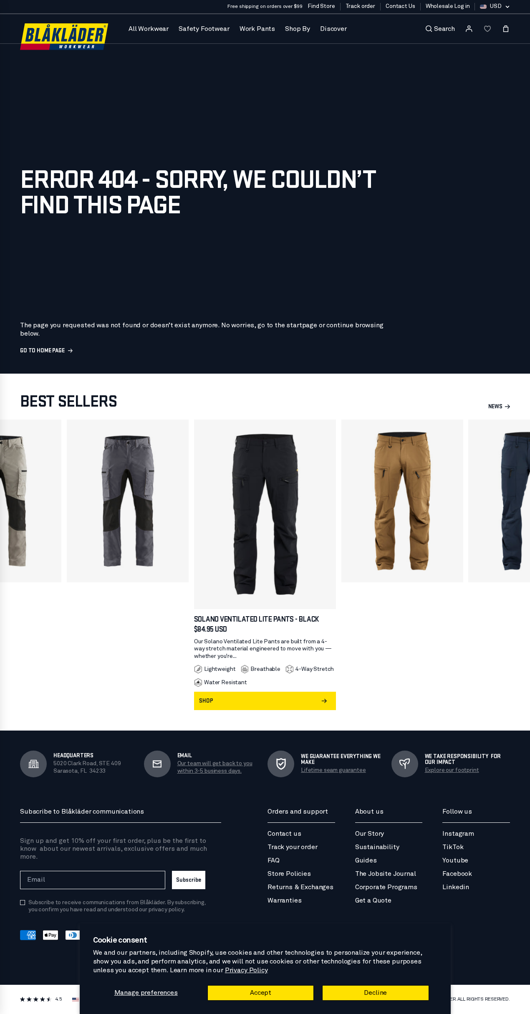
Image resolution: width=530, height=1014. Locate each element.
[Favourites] (487, 29)
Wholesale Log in (448, 6)
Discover (333, 28)
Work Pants (257, 28)
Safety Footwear (204, 28)
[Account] (469, 29)
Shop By (297, 28)
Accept (260, 992)
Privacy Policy (246, 970)
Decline (375, 992)
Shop (206, 701)
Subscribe (188, 879)
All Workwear (149, 28)
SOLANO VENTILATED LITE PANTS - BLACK (256, 619)
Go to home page (42, 351)
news (495, 407)
